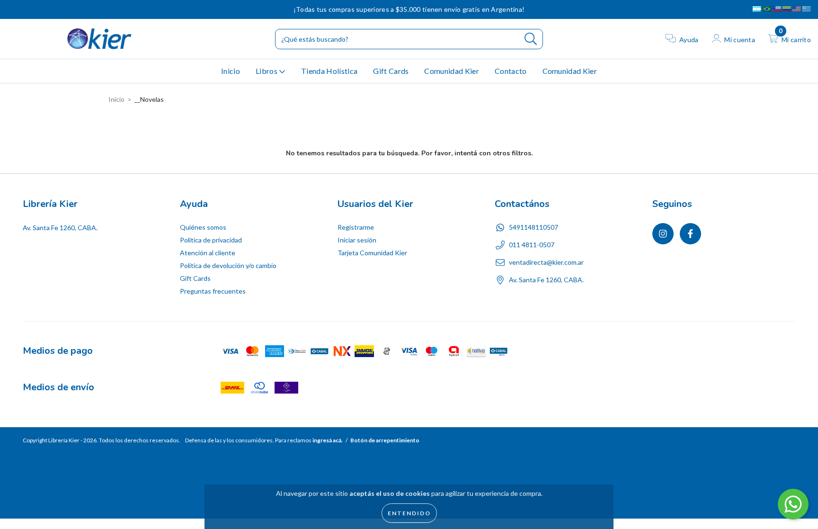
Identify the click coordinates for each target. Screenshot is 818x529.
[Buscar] (531, 39)
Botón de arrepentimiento (384, 440)
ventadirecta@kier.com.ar (546, 262)
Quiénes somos (203, 227)
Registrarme (356, 227)
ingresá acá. (327, 440)
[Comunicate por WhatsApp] (793, 504)
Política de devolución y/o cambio (228, 265)
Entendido (409, 513)
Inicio (230, 70)
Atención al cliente (207, 253)
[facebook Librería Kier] (27, 9)
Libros (267, 70)
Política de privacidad (211, 240)
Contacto (511, 70)
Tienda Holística (329, 70)
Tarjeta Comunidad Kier (372, 253)
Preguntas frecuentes (213, 291)
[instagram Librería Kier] (14, 9)
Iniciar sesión (357, 240)
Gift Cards (391, 70)
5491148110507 (533, 227)
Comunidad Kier (451, 70)
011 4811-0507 (531, 245)
